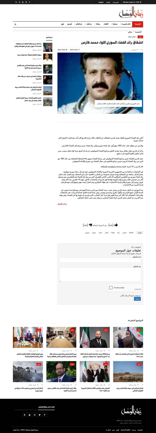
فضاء (113, 232)
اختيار (106, 232)
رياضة (98, 24)
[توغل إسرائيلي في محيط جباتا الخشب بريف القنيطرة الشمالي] (47, 94)
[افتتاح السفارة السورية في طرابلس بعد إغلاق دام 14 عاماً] (128, 347)
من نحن (134, 430)
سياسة (115, 24)
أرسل (137, 299)
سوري (87, 232)
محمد (100, 232)
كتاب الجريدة (126, 24)
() (111, 224)
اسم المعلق (137, 257)
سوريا (94, 232)
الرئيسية (137, 24)
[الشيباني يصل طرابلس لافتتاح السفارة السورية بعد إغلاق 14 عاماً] (95, 381)
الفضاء (131, 232)
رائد (118, 232)
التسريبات (115, 2)
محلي (130, 32)
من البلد (89, 24)
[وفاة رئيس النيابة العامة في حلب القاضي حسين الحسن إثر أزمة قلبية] (47, 73)
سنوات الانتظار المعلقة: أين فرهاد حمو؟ (29, 55)
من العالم (79, 24)
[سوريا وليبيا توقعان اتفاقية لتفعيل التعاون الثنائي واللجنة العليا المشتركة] (28, 347)
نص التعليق (137, 266)
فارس (124, 232)
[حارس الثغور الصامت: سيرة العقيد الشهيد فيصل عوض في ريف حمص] (47, 105)
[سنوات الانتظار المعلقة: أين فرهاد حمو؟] (47, 62)
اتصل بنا (108, 430)
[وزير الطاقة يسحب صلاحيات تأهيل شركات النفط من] (95, 347)
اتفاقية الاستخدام (125, 430)
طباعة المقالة (61, 49)
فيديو (69, 24)
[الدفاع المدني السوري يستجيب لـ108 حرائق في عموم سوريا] (28, 381)
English (101, 2)
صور (62, 24)
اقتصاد (108, 2)
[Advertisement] (56, 13)
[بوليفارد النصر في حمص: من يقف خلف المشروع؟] (47, 84)
